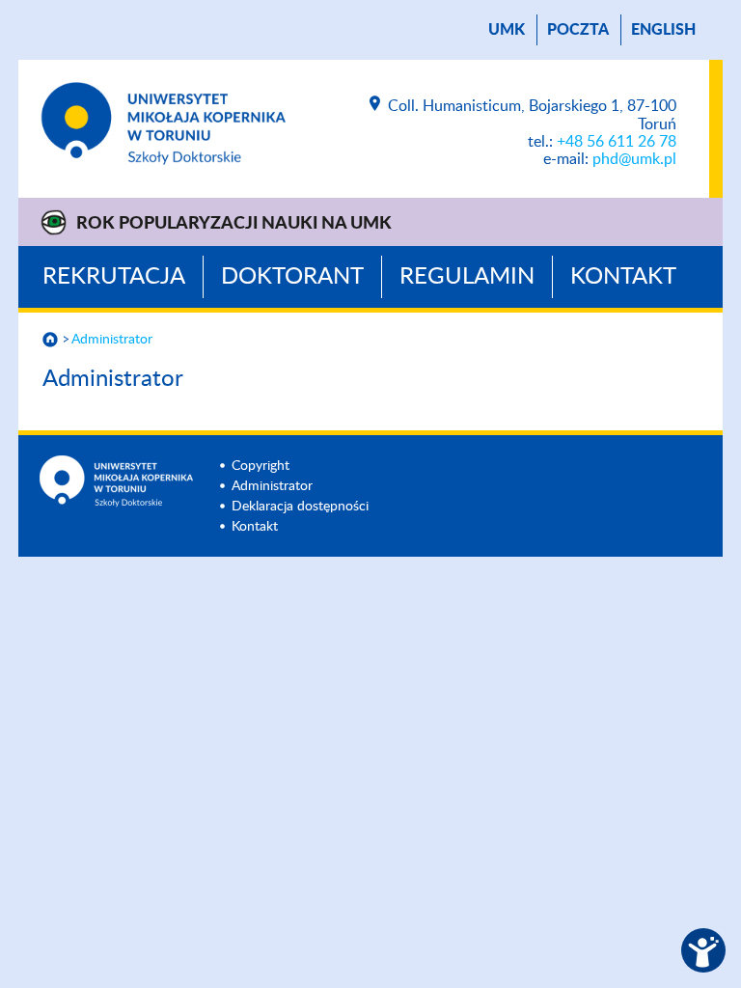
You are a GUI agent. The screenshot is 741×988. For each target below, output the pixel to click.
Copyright (260, 466)
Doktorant (292, 276)
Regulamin (467, 276)
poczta (578, 30)
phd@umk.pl (634, 159)
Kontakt (623, 276)
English (663, 30)
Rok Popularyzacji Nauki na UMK (234, 224)
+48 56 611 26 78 (616, 142)
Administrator (111, 339)
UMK (506, 30)
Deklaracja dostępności (300, 506)
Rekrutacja (113, 276)
